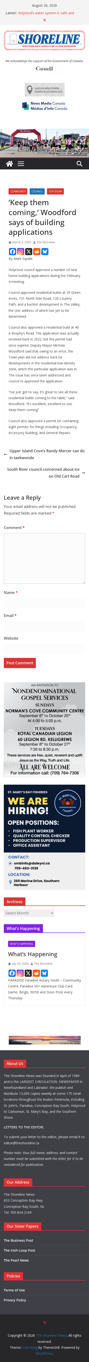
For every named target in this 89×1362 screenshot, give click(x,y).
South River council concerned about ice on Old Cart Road (43, 473)
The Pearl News (16, 1260)
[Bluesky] (44, 251)
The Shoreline (46, 242)
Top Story (55, 191)
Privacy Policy (15, 1300)
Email (10, 615)
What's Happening (21, 944)
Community (17, 191)
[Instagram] (20, 251)
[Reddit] (36, 251)
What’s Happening (32, 954)
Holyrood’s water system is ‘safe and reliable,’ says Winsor (46, 15)
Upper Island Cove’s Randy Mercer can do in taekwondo (47, 454)
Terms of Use (14, 1290)
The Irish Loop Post (19, 1250)
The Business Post (18, 1240)
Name (11, 592)
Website (11, 638)
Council (37, 191)
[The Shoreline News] (44, 132)
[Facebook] (12, 251)
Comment (14, 527)
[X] (28, 251)
